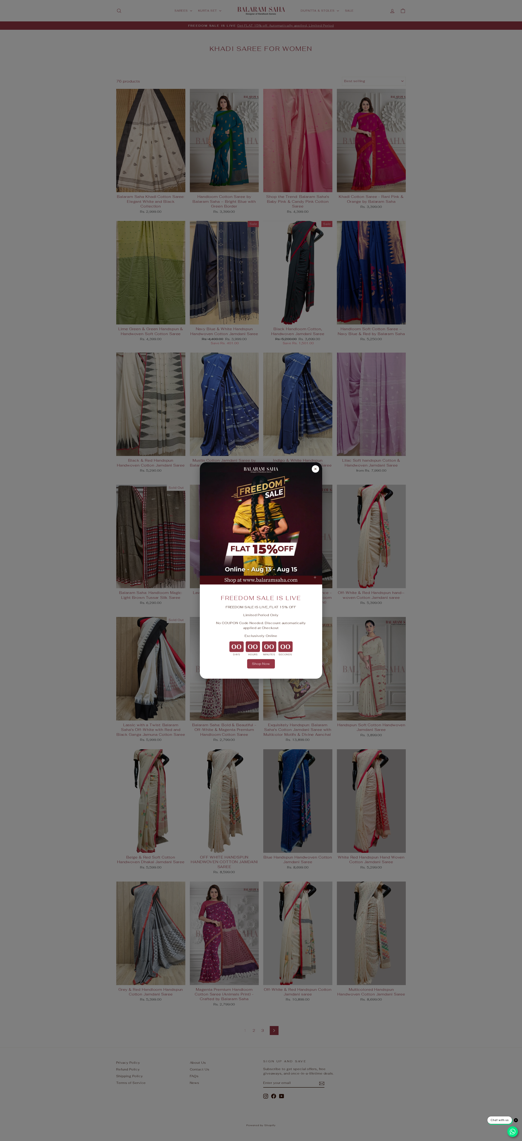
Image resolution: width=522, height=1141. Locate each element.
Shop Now (261, 664)
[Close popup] (315, 469)
